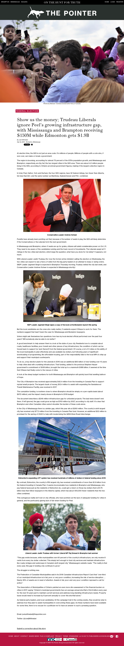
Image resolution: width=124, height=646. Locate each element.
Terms (65, 636)
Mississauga (15, 2)
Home (107, 2)
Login (112, 2)
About (16, 636)
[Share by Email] (32, 144)
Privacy (58, 636)
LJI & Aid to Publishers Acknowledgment (97, 636)
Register (119, 2)
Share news (34, 636)
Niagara (24, 2)
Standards (73, 636)
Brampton (5, 2)
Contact (24, 636)
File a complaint (47, 636)
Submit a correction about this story (31, 628)
